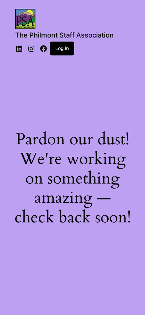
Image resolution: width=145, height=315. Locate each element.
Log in (62, 48)
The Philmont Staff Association (64, 35)
